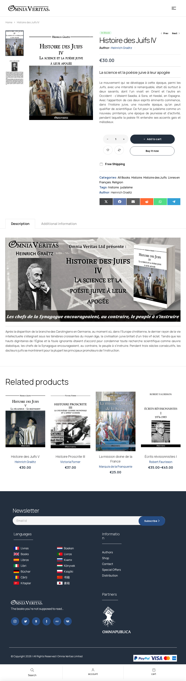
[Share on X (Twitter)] (106, 201)
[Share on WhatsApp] (160, 201)
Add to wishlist (108, 150)
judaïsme (126, 187)
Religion (117, 182)
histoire (113, 187)
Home (8, 22)
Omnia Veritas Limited (69, 656)
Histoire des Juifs (155, 177)
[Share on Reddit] (147, 201)
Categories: (108, 177)
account (93, 674)
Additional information (59, 223)
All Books (124, 177)
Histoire (136, 177)
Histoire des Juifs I (70, 456)
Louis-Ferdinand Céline (25, 468)
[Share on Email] (133, 201)
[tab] (20, 224)
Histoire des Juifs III (160, 456)
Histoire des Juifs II (116, 456)
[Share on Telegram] (174, 201)
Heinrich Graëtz (121, 47)
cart (153, 674)
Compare (119, 150)
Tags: (103, 187)
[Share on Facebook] (120, 201)
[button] (88, 35)
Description (20, 223)
